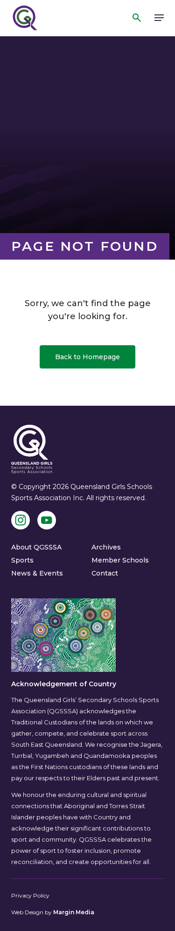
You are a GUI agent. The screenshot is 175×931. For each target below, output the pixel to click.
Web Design (27, 912)
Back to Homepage (87, 357)
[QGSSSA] (24, 18)
